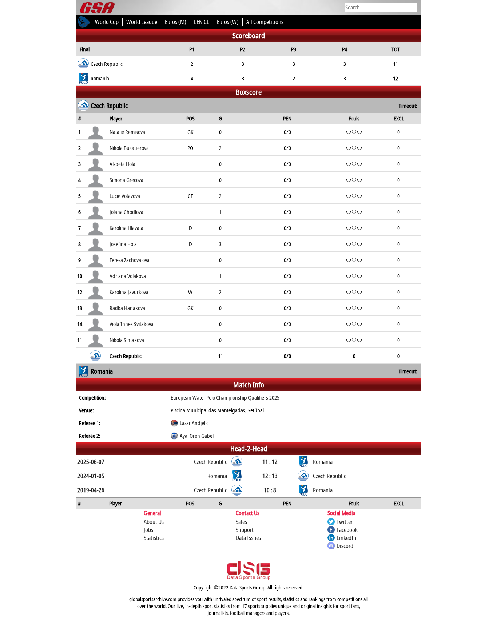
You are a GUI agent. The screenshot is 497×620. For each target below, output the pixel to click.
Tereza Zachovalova (130, 259)
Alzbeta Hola (122, 163)
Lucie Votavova (125, 195)
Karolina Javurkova (129, 291)
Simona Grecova (126, 179)
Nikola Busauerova (129, 147)
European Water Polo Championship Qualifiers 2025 (225, 397)
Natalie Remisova (127, 131)
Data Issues (248, 538)
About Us (154, 522)
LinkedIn (346, 538)
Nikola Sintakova (127, 339)
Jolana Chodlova (126, 211)
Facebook (347, 530)
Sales (241, 522)
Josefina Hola (123, 243)
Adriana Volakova (128, 275)
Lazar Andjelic (194, 422)
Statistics (154, 538)
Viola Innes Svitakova (132, 323)
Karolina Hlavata (126, 227)
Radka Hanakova (127, 307)
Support (245, 530)
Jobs (148, 530)
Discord (345, 546)
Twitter (345, 522)
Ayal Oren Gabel (197, 435)
